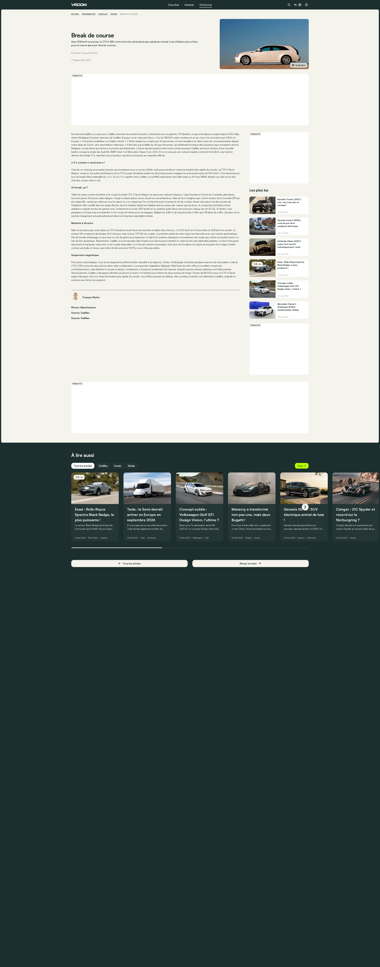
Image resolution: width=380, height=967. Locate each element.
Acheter (189, 4)
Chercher (173, 4)
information (88, 14)
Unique (257, 538)
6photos (300, 65)
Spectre (104, 538)
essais (114, 14)
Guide (131, 465)
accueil (75, 14)
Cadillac (103, 14)
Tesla (142, 538)
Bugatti (249, 538)
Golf (207, 538)
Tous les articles (83, 465)
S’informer (206, 4)
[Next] (305, 507)
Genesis (301, 538)
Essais (117, 465)
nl (295, 4)
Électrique (152, 538)
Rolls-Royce (93, 538)
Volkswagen (197, 538)
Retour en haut (248, 563)
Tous (300, 465)
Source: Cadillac (80, 312)
